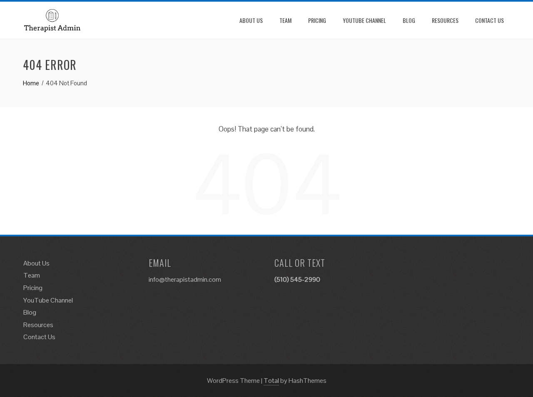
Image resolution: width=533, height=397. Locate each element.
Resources (445, 20)
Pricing (317, 20)
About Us (251, 20)
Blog (409, 20)
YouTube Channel (364, 20)
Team (285, 20)
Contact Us (489, 20)
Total (271, 380)
